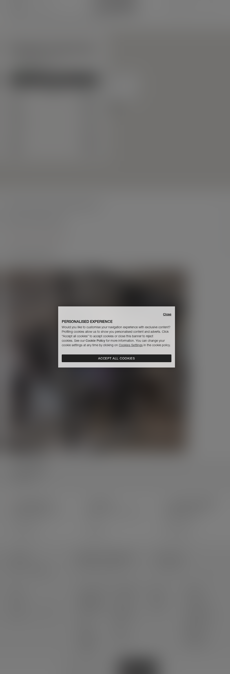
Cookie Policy (95, 341)
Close (167, 314)
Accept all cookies (116, 358)
